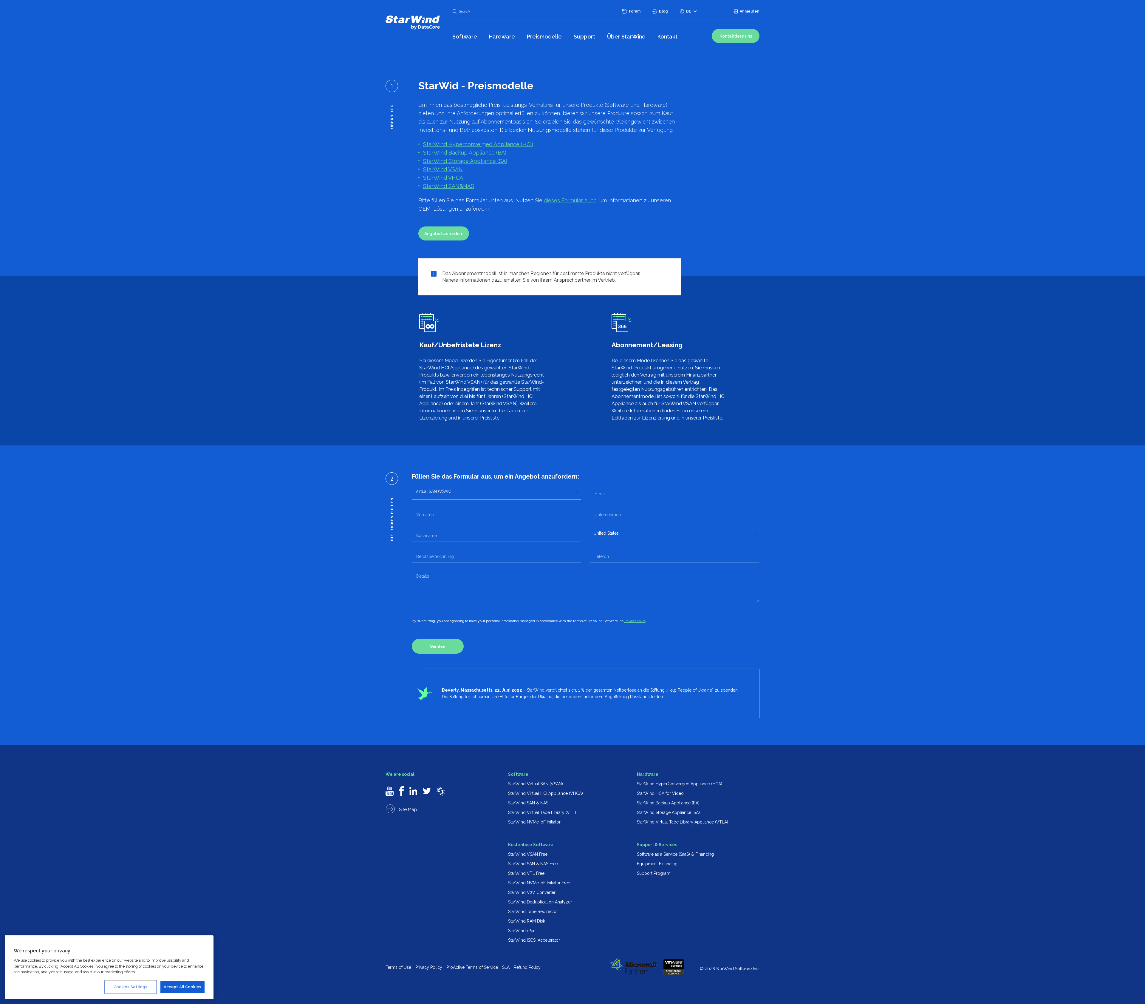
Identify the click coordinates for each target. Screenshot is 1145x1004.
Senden (437, 646)
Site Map (407, 809)
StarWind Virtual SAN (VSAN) (535, 783)
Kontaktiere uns (736, 36)
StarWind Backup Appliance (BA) (464, 152)
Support (584, 36)
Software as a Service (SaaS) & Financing (675, 854)
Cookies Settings (130, 987)
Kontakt (667, 36)
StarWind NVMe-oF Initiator (534, 822)
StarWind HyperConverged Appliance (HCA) (679, 783)
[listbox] (496, 491)
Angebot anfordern (443, 233)
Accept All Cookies (182, 987)
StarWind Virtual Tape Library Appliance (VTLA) (682, 822)
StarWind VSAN (443, 169)
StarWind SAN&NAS (448, 186)
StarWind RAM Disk (526, 921)
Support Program (653, 873)
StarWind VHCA (443, 178)
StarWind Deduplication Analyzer (540, 902)
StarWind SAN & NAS (528, 803)
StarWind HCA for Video (660, 793)
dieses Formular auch (570, 200)
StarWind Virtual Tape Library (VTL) (542, 812)
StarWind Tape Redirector (533, 911)
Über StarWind (626, 36)
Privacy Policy (635, 621)
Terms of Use (398, 967)
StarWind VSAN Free (527, 854)
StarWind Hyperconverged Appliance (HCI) (478, 144)
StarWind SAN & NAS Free (533, 863)
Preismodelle (544, 36)
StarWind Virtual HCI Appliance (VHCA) (545, 793)
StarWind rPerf (522, 930)
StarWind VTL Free (526, 873)
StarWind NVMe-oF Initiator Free (539, 882)
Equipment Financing (657, 863)
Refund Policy (527, 967)
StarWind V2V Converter (532, 892)
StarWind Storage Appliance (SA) (465, 161)
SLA (506, 967)
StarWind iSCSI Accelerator (534, 940)
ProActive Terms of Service (472, 967)
